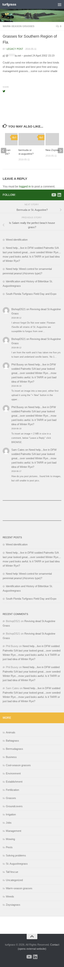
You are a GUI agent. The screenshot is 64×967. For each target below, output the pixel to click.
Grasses (11, 798)
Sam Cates (18, 449)
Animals (10, 732)
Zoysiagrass (13, 904)
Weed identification (17, 239)
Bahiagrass (12, 740)
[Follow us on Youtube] (53, 195)
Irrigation (11, 814)
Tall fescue (12, 871)
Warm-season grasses (18, 26)
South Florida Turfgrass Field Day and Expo (31, 293)
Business (11, 757)
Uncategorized (14, 880)
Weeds (10, 896)
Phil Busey (17, 364)
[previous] (3, 150)
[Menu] (59, 4)
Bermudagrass (14, 748)
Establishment (14, 781)
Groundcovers (14, 806)
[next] (60, 150)
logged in (25, 186)
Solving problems (16, 855)
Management (13, 830)
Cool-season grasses (18, 765)
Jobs (9, 822)
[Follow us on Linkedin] (59, 195)
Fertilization (12, 789)
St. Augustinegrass (17, 863)
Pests (9, 847)
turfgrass (9, 4)
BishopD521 (18, 309)
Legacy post (15, 49)
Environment (13, 773)
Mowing (10, 839)
